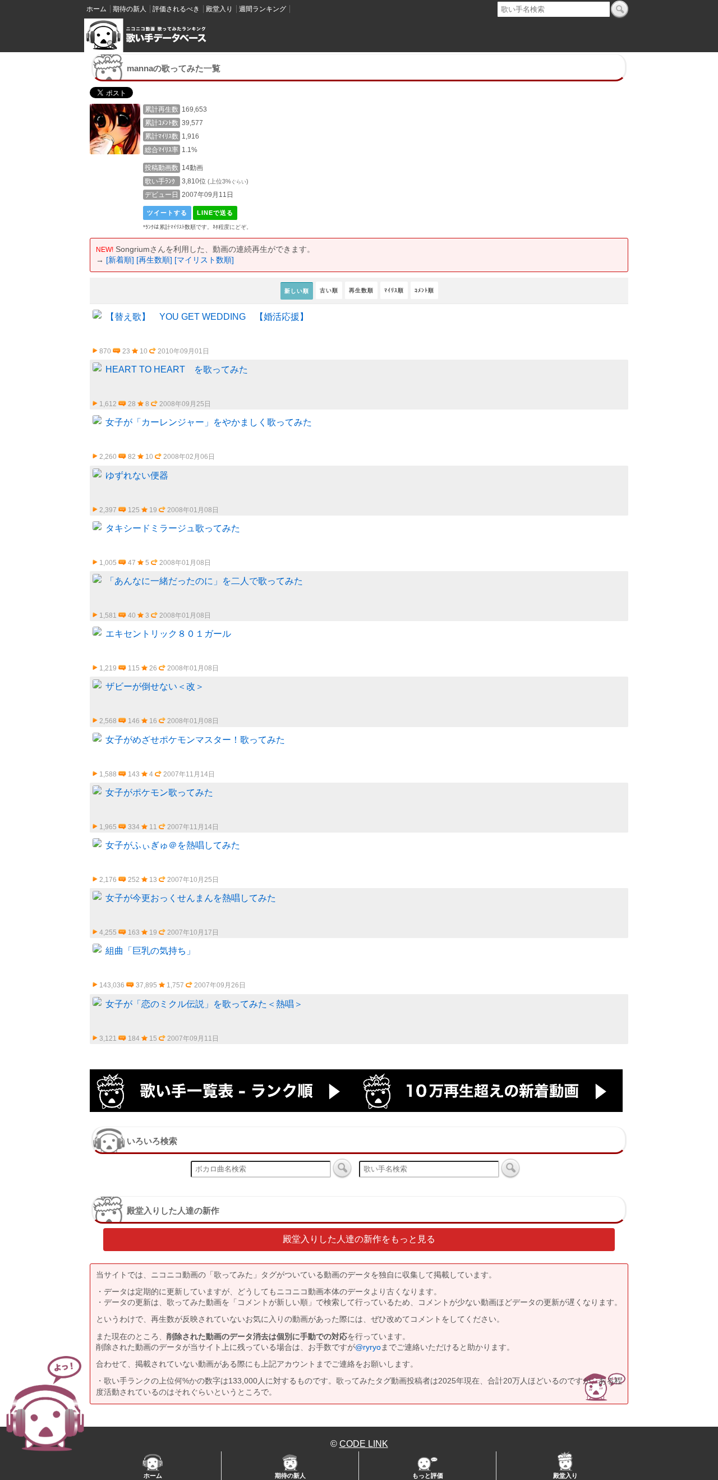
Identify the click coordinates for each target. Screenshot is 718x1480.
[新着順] (120, 259)
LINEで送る (215, 212)
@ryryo (368, 1347)
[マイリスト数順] (204, 259)
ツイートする (167, 212)
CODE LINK (363, 1444)
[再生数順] (154, 259)
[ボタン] (619, 9)
